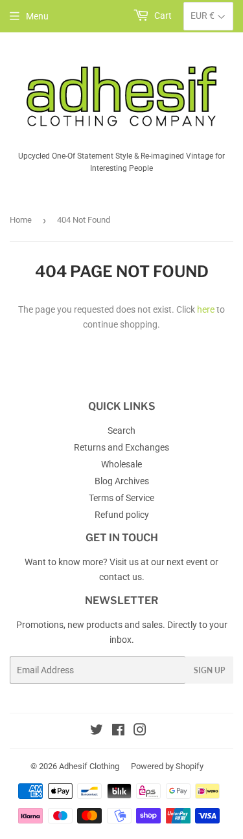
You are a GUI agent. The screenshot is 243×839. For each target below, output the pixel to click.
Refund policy (122, 514)
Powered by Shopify (167, 766)
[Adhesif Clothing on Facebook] (118, 731)
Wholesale (121, 464)
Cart (162, 15)
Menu (37, 16)
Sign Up (209, 670)
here (205, 309)
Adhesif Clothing (89, 766)
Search (121, 430)
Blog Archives (122, 481)
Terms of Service (121, 498)
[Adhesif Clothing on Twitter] (96, 731)
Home (21, 220)
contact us (120, 577)
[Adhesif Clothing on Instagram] (139, 731)
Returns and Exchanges (121, 447)
